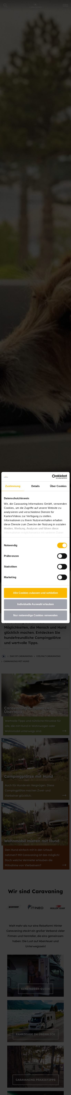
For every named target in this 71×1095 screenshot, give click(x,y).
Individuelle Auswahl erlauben (35, 604)
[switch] (62, 556)
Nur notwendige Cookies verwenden (35, 615)
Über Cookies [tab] (58, 486)
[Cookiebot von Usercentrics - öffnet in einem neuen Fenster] (52, 476)
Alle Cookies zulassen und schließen (35, 592)
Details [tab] (35, 486)
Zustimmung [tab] (13, 486)
